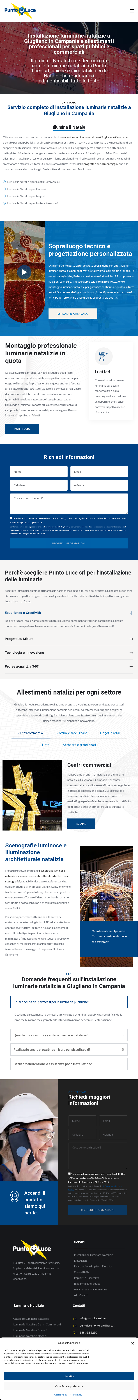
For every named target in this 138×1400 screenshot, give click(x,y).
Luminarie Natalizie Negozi (30, 1335)
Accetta (69, 1376)
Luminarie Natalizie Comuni (30, 1330)
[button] (132, 1342)
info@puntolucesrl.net (93, 1318)
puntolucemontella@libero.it (97, 1325)
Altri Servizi (81, 1295)
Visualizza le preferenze (69, 1386)
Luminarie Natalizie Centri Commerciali (37, 1324)
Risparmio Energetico (87, 1283)
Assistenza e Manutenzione (90, 1289)
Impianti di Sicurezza (86, 1277)
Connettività (81, 1272)
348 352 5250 (88, 1332)
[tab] (31, 733)
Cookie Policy (60, 1394)
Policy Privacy (75, 1394)
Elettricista (81, 1260)
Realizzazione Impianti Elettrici (93, 1266)
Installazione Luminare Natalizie (93, 1254)
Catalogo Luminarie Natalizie (31, 1318)
